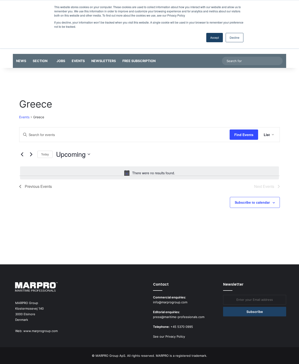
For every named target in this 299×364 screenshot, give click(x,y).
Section (40, 61)
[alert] (149, 172)
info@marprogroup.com (170, 302)
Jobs (61, 61)
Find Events (243, 134)
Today (45, 154)
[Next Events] (31, 154)
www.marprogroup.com (40, 331)
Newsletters (103, 61)
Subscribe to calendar (252, 202)
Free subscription (139, 61)
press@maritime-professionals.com (178, 317)
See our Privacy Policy (169, 336)
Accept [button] (214, 37)
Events (78, 61)
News (21, 61)
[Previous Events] (22, 154)
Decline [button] (234, 37)
